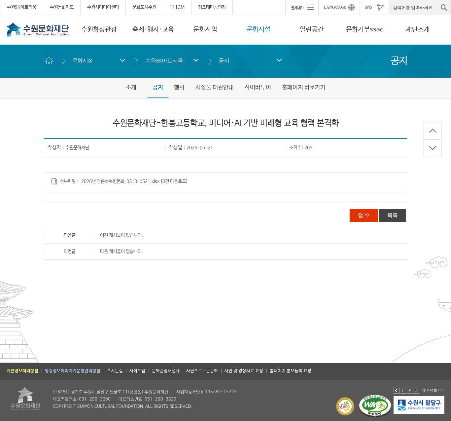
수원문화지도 (62, 7)
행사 (179, 87)
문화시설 (258, 29)
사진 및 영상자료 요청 (244, 370)
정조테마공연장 (212, 7)
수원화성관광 (99, 29)
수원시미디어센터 (103, 7)
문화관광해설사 (166, 370)
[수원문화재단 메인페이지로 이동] (38, 29)
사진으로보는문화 (202, 370)
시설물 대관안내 (214, 87)
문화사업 (205, 29)
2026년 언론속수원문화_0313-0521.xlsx (120, 181)
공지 (224, 60)
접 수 (364, 215)
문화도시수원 (144, 7)
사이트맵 (137, 370)
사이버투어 (258, 87)
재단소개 (418, 29)
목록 (392, 215)
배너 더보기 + (433, 390)
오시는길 (115, 370)
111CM (177, 7)
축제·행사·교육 (153, 29)
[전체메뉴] (301, 7)
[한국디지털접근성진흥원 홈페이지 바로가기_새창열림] (375, 406)
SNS (368, 7)
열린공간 (312, 29)
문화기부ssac (364, 29)
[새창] (419, 405)
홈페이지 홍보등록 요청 (290, 370)
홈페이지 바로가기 (304, 87)
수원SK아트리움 (21, 7)
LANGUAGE (335, 7)
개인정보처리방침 (22, 370)
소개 (131, 87)
